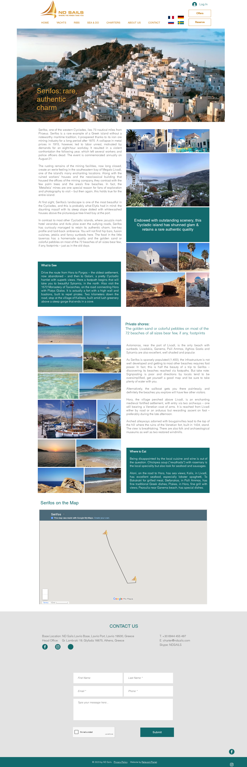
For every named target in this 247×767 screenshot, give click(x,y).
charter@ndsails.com (176, 640)
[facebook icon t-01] (232, 752)
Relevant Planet (149, 762)
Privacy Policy (120, 762)
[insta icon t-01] (58, 647)
